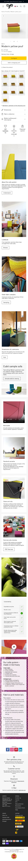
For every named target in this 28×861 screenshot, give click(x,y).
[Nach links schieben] (10, 41)
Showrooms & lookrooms (17, 781)
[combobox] (16, 6)
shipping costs (18, 849)
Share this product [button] (8, 67)
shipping (10, 51)
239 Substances (5, 130)
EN (17, 6)
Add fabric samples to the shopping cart (14, 105)
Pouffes (8, 11)
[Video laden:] (14, 647)
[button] (3, 6)
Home (3, 11)
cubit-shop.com (22, 790)
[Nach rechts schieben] (17, 41)
